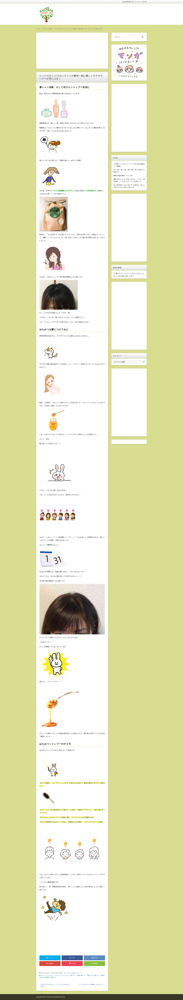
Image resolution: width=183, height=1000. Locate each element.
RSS (145, 2)
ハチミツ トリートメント (62, 975)
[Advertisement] (105, 14)
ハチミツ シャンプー (47, 975)
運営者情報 (127, 2)
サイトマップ (137, 2)
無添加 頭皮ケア (51, 977)
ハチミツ (78, 973)
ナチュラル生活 (70, 973)
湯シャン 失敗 (75, 975)
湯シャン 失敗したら (87, 975)
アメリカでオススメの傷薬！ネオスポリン (91, 984)
